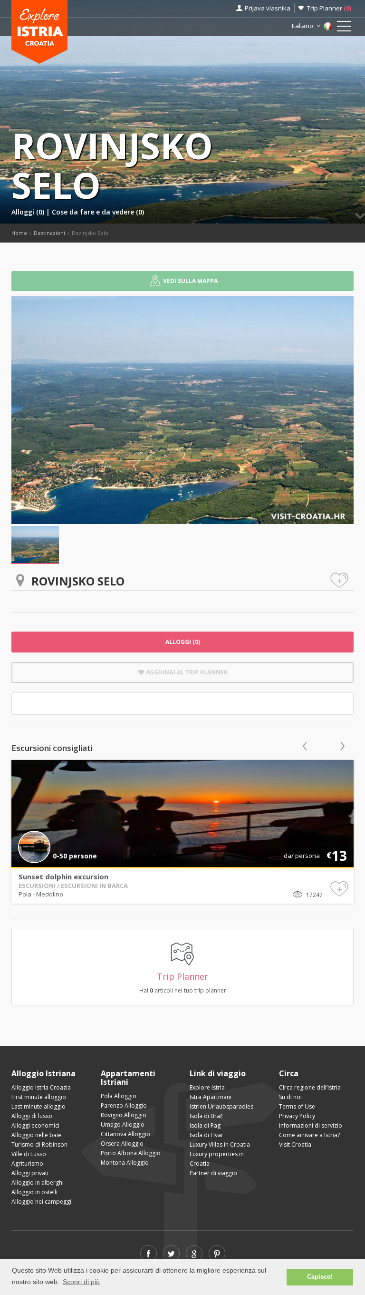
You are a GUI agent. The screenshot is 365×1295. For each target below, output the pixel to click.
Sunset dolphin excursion (63, 876)
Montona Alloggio (125, 1163)
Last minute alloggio (38, 1106)
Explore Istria (207, 1087)
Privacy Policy (297, 1116)
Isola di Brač (206, 1116)
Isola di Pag (205, 1125)
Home (19, 232)
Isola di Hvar (206, 1135)
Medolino (49, 894)
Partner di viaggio (213, 1173)
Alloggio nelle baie (36, 1135)
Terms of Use (297, 1106)
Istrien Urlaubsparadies (221, 1106)
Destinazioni (49, 232)
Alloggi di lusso (31, 1116)
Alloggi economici (35, 1125)
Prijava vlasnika (267, 8)
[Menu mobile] (344, 28)
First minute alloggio (38, 1097)
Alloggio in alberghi (37, 1182)
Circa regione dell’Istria (310, 1087)
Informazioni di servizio (310, 1125)
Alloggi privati (29, 1173)
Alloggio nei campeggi (41, 1202)
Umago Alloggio (122, 1124)
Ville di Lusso (28, 1154)
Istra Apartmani (210, 1097)
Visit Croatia (295, 1144)
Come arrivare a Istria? (309, 1135)
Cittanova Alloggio (125, 1134)
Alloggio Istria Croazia (41, 1087)
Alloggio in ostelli (34, 1192)
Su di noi (290, 1097)
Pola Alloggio (118, 1096)
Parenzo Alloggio (124, 1105)
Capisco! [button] (320, 1277)
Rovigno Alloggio (123, 1115)
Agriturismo (27, 1163)
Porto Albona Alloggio (131, 1153)
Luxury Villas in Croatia (220, 1144)
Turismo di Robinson (39, 1144)
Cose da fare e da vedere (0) (98, 211)
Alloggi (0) (28, 211)
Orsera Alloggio (122, 1143)
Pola (26, 894)
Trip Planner (329, 8)
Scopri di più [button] (81, 1281)
